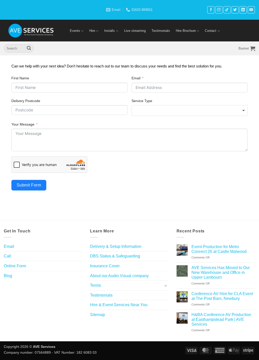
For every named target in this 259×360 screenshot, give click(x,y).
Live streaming (135, 31)
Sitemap (97, 315)
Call (7, 256)
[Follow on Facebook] (210, 9)
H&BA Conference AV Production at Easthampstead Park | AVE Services (221, 319)
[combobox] (190, 110)
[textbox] (189, 110)
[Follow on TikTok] (227, 9)
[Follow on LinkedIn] (243, 9)
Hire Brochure (186, 31)
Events (75, 31)
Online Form (15, 266)
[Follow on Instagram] (219, 9)
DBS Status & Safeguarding (115, 256)
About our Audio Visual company (119, 276)
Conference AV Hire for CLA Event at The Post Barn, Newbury (222, 296)
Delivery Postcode (25, 101)
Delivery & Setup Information (115, 246)
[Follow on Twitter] (235, 9)
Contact (210, 31)
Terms (95, 285)
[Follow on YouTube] (251, 9)
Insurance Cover (105, 266)
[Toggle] (166, 285)
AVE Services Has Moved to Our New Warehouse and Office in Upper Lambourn (220, 272)
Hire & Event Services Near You (118, 305)
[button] (247, 48)
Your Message (22, 124)
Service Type (142, 101)
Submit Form (29, 185)
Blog (8, 276)
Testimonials (161, 31)
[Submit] (29, 48)
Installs (109, 31)
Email (136, 78)
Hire (92, 31)
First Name (20, 78)
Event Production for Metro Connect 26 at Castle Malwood (219, 249)
